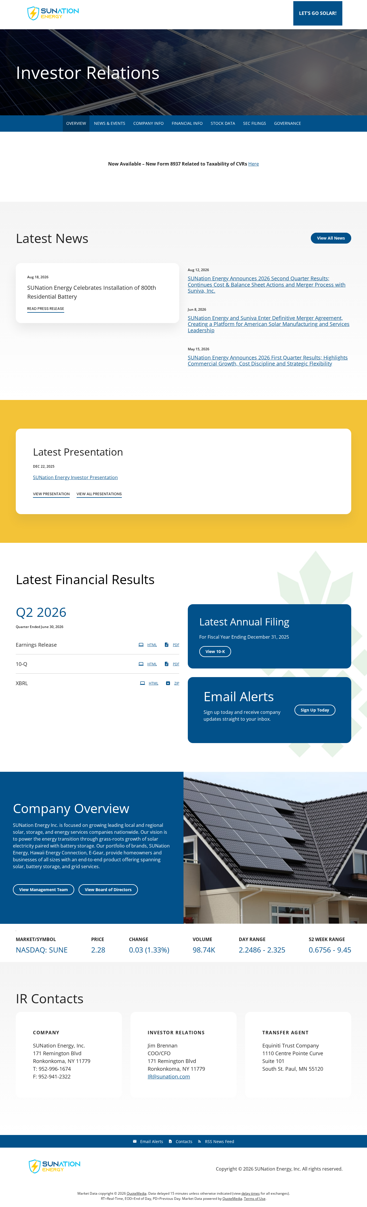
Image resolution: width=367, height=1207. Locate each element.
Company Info (148, 123)
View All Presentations (99, 494)
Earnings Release (36, 644)
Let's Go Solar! (318, 13)
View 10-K (215, 651)
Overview (76, 123)
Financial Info (187, 123)
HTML (152, 644)
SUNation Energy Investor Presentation (75, 477)
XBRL (22, 683)
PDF (176, 644)
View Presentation (51, 494)
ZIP (176, 683)
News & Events (109, 123)
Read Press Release (45, 308)
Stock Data (223, 123)
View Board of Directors (108, 889)
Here (253, 164)
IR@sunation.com (169, 1076)
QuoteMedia (137, 1193)
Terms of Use (255, 1198)
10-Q (21, 663)
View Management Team (43, 889)
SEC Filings (254, 123)
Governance (287, 123)
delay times (250, 1193)
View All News (331, 238)
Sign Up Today (315, 710)
